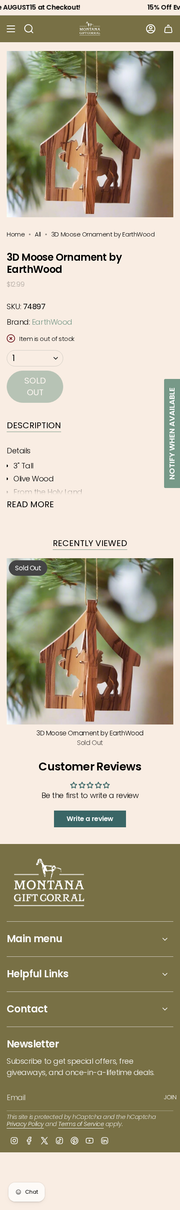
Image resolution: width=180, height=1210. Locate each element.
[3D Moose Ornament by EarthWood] (90, 641)
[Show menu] (11, 28)
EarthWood (52, 322)
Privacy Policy (25, 1124)
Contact (27, 1009)
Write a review (90, 819)
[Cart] (168, 28)
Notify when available (172, 433)
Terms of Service (81, 1124)
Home (16, 234)
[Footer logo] (50, 883)
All (38, 234)
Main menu (34, 939)
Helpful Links (37, 974)
